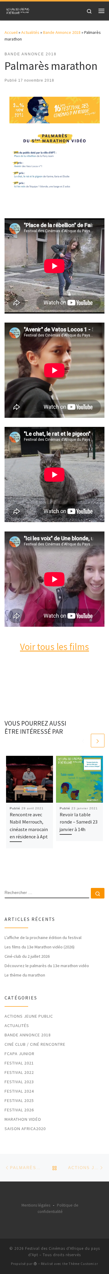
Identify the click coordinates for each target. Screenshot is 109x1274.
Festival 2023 (19, 1081)
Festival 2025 (19, 1100)
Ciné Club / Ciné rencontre (35, 1044)
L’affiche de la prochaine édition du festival (43, 937)
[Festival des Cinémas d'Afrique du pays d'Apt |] (18, 10)
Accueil (11, 32)
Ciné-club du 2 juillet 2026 (27, 956)
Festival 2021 (19, 1063)
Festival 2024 (19, 1091)
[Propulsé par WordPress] (35, 1263)
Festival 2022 (19, 1072)
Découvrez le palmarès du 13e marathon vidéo (47, 965)
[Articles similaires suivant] (97, 740)
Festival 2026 (19, 1110)
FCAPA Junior (20, 1053)
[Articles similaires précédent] (83, 740)
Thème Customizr (83, 1264)
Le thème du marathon (25, 975)
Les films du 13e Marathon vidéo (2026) (39, 947)
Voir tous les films (54, 646)
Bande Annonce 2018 (62, 32)
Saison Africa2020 (25, 1128)
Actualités (30, 32)
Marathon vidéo (23, 1119)
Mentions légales (35, 1205)
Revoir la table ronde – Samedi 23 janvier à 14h (78, 821)
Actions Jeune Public (29, 1016)
